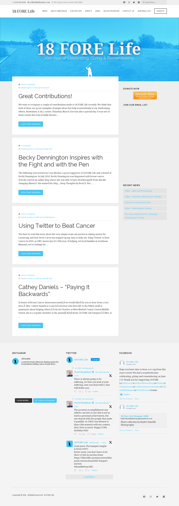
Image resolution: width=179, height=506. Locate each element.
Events (88, 11)
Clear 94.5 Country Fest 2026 (137, 202)
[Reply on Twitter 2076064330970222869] (75, 392)
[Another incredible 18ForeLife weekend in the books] (35, 372)
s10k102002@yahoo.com (40, 2)
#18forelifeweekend (144, 383)
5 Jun (104, 442)
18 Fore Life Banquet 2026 (134, 416)
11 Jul (76, 375)
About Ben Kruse (59, 11)
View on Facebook (125, 399)
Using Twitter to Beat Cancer (56, 225)
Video (97, 11)
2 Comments (26, 145)
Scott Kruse (44, 87)
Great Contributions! (45, 96)
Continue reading (32, 125)
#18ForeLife (127, 383)
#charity (160, 383)
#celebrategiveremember (148, 386)
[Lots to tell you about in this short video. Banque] (52, 392)
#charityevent (126, 386)
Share (137, 399)
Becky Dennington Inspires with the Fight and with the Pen (60, 161)
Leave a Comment (28, 84)
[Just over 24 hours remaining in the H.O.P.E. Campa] (19, 392)
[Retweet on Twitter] (73, 368)
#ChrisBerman (143, 390)
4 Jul (75, 406)
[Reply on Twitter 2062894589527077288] (75, 470)
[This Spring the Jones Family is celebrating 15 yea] (35, 392)
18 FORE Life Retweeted (84, 368)
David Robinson (48, 217)
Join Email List (144, 11)
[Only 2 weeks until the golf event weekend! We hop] (35, 382)
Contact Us (128, 11)
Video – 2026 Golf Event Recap (138, 191)
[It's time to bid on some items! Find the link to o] (19, 382)
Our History (76, 11)
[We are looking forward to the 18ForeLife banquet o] (52, 372)
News (45, 11)
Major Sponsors (112, 11)
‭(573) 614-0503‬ (20, 2)
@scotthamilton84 (102, 372)
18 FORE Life (23, 11)
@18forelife (94, 442)
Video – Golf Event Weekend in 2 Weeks (143, 196)
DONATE (160, 11)
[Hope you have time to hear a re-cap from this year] (19, 372)
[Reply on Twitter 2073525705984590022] (75, 434)
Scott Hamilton (82, 372)
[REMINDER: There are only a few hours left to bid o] (52, 382)
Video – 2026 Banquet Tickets (138, 208)
